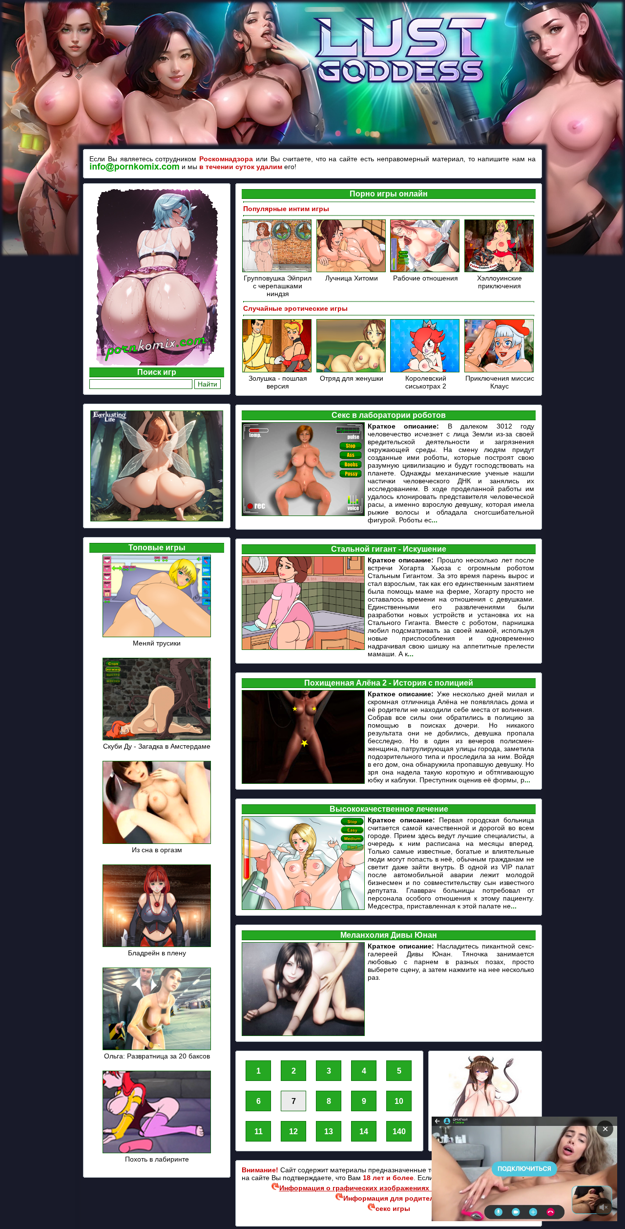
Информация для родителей (392, 1198)
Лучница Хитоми (351, 278)
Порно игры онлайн (389, 194)
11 (258, 1131)
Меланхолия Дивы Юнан (388, 935)
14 (363, 1131)
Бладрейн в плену (157, 953)
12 (293, 1131)
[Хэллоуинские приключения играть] (499, 270)
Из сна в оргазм (157, 850)
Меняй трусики (157, 643)
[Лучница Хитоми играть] (351, 270)
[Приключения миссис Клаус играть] (499, 371)
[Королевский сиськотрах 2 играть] (425, 371)
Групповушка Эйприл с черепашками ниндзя (278, 286)
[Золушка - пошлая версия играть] (277, 371)
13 (328, 1131)
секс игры (392, 1208)
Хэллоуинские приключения (499, 282)
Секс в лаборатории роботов (389, 415)
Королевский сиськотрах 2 (425, 382)
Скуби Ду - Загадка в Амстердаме (156, 746)
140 (399, 1131)
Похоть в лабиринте (157, 1159)
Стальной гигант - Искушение (388, 549)
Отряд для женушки (351, 378)
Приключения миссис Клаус (499, 382)
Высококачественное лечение (389, 809)
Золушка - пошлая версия (278, 382)
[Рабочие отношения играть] (425, 270)
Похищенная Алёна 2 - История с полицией (388, 683)
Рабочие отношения (425, 278)
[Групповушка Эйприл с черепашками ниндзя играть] (277, 270)
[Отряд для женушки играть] (351, 371)
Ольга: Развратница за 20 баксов (157, 1056)
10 (399, 1101)
